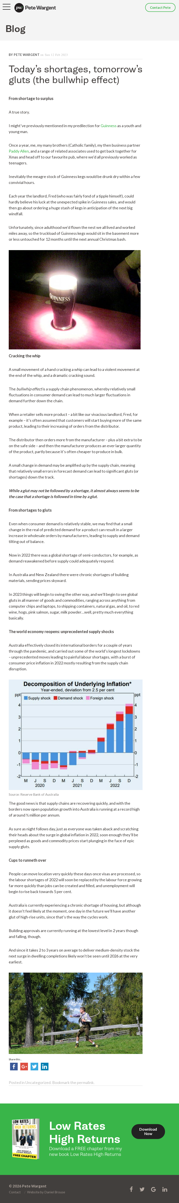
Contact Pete (160, 7)
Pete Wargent (27, 55)
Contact (15, 1192)
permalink (85, 1082)
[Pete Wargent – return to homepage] (35, 7)
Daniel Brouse (54, 1192)
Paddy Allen (19, 151)
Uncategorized (38, 1082)
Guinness (109, 125)
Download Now (148, 1131)
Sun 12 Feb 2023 (56, 55)
